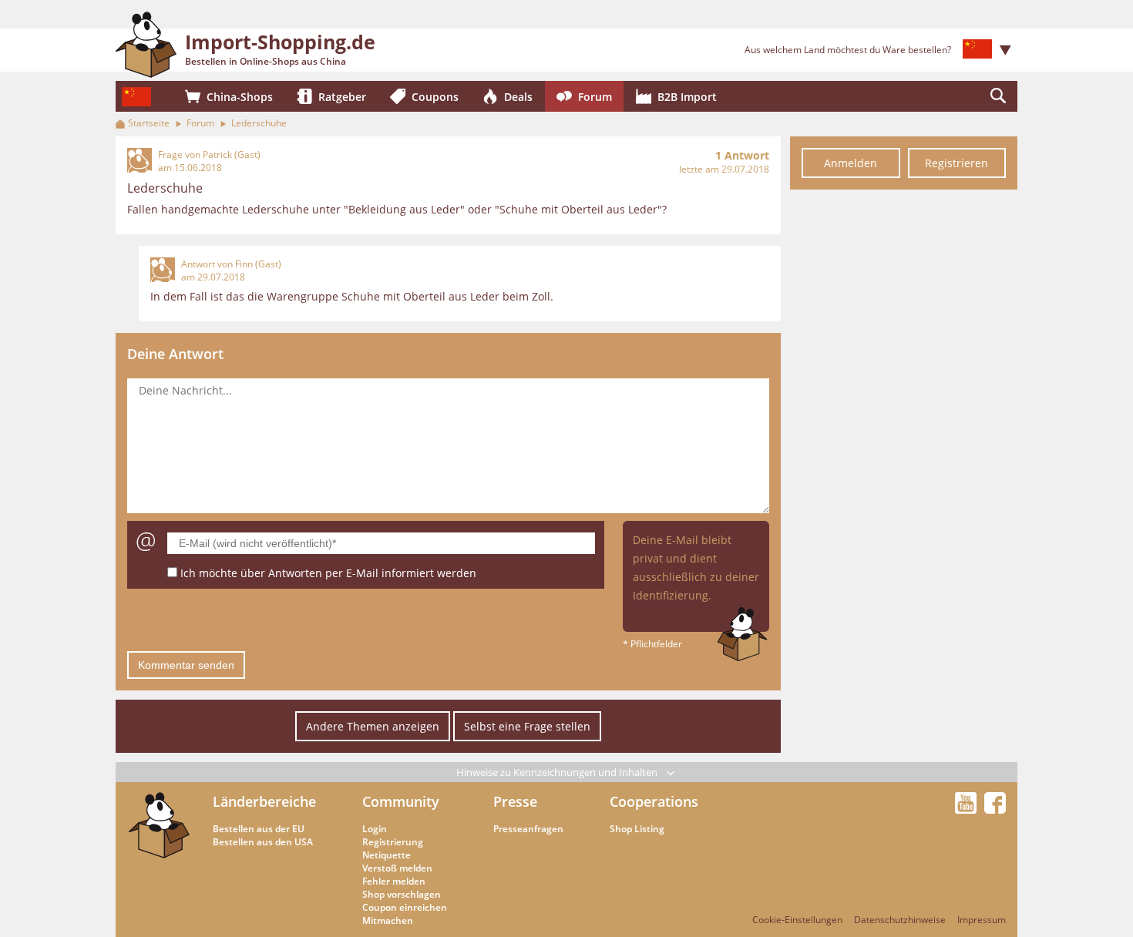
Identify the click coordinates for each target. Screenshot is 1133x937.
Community (400, 801)
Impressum (981, 919)
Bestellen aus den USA (263, 841)
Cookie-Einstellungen (797, 919)
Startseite (149, 122)
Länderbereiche (264, 801)
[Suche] (998, 96)
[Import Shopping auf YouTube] (968, 809)
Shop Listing (637, 828)
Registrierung (392, 841)
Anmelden (850, 163)
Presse (515, 801)
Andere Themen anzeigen (372, 726)
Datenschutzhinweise (900, 919)
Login (374, 828)
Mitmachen (387, 920)
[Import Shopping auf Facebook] (995, 809)
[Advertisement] (903, 430)
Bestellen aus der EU (258, 828)
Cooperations (654, 801)
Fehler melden (393, 881)
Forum (200, 122)
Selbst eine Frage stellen (527, 726)
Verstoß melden (397, 868)
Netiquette (386, 854)
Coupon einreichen (404, 907)
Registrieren (956, 163)
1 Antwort (742, 155)
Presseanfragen (528, 828)
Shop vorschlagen (401, 894)
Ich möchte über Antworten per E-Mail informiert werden (328, 573)
